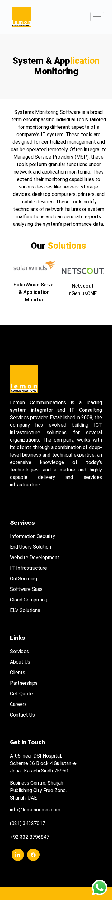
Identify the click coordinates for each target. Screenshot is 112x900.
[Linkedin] (18, 855)
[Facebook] (33, 855)
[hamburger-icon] (97, 16)
